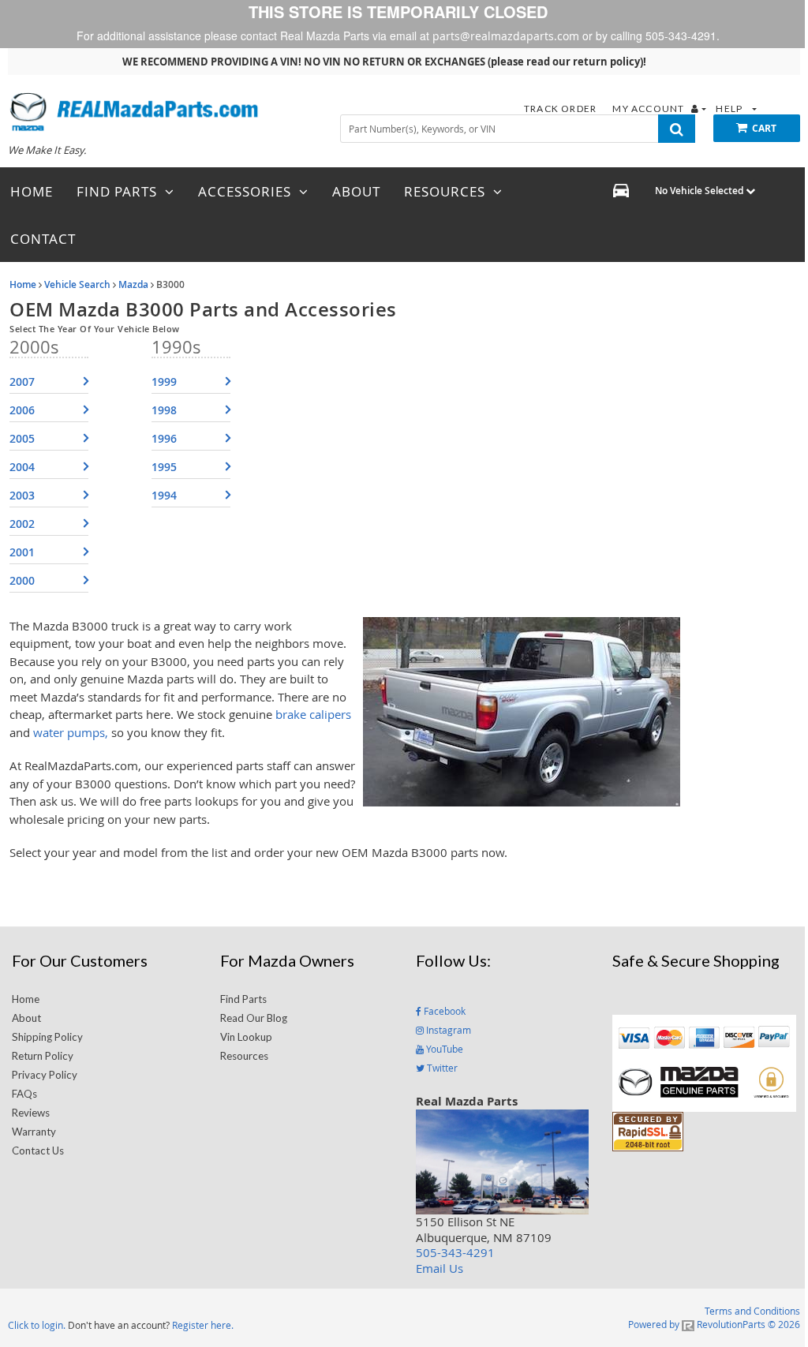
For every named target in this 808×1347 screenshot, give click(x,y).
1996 (164, 438)
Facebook (443, 1011)
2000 (22, 580)
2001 (22, 551)
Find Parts (243, 999)
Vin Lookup (246, 1037)
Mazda (133, 284)
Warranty (34, 1131)
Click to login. (36, 1325)
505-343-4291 (455, 1252)
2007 (22, 381)
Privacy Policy (44, 1074)
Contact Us (38, 1150)
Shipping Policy (47, 1037)
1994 (164, 495)
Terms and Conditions (752, 1310)
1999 (164, 381)
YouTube (443, 1048)
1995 (164, 466)
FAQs (24, 1093)
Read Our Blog (253, 1018)
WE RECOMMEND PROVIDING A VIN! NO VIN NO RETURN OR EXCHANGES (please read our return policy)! (384, 61)
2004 (22, 466)
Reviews (31, 1112)
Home (22, 284)
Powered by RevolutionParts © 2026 (714, 1324)
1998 (164, 409)
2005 (22, 438)
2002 (22, 523)
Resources (244, 1056)
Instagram (447, 1029)
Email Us (439, 1268)
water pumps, (70, 732)
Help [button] (730, 108)
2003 (22, 495)
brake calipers (313, 714)
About (26, 1018)
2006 (22, 409)
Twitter (441, 1067)
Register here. (203, 1325)
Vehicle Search (77, 284)
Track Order (561, 108)
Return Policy (42, 1056)
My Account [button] (649, 108)
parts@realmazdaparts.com (505, 35)
